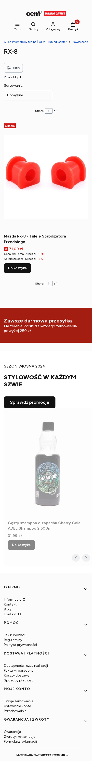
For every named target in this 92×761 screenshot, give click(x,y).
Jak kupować (14, 635)
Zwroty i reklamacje (19, 737)
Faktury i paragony (18, 670)
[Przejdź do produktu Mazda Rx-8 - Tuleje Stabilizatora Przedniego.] (46, 176)
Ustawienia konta (17, 706)
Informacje (13, 599)
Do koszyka (17, 268)
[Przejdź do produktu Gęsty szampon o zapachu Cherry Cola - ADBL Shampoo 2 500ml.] (48, 463)
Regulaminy (13, 640)
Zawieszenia (80, 42)
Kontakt (10, 604)
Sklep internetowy (40, 754)
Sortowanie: (13, 85)
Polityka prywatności (20, 645)
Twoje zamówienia (18, 701)
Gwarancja (12, 732)
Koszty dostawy (16, 675)
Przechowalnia (15, 711)
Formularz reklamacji (20, 741)
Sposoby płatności (19, 680)
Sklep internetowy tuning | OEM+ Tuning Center (35, 42)
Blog (7, 609)
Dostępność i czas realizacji (26, 666)
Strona (39, 111)
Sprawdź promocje (29, 402)
